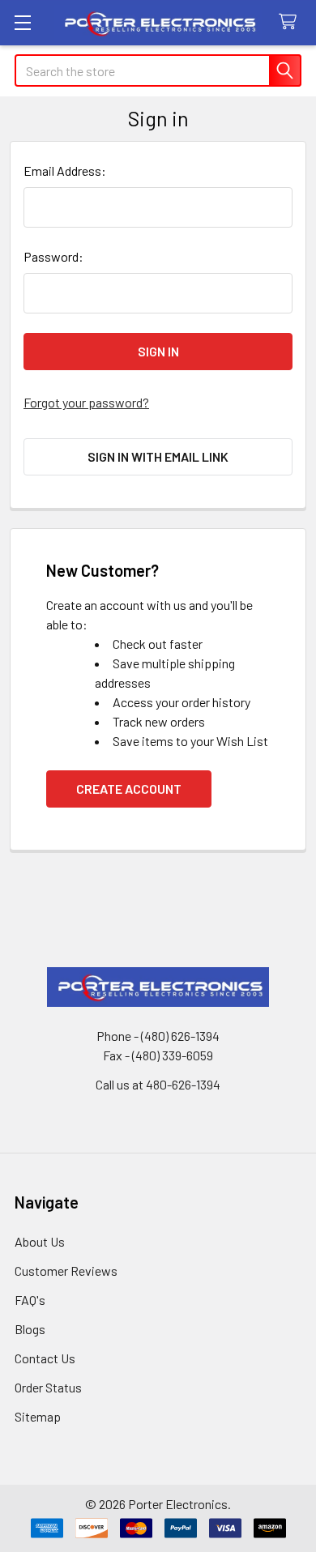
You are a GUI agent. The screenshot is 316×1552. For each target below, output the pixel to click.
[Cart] (291, 22)
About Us (40, 1241)
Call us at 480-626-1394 (158, 1084)
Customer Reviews (66, 1270)
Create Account (128, 788)
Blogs (30, 1329)
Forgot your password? (86, 402)
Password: (53, 256)
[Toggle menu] (22, 22)
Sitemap (38, 1416)
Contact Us (45, 1358)
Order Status (48, 1387)
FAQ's (30, 1299)
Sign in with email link (158, 456)
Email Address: (64, 170)
